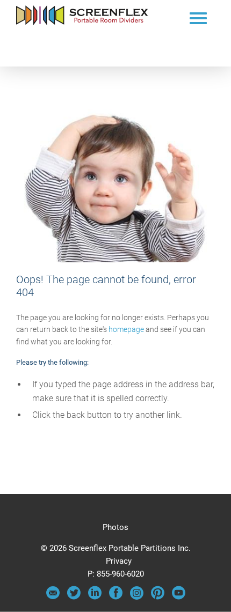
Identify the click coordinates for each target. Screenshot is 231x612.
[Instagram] (136, 597)
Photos (115, 527)
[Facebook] (115, 597)
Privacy (119, 561)
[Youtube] (178, 597)
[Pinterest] (157, 597)
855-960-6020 (120, 574)
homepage (126, 329)
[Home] (82, 22)
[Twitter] (74, 597)
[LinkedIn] (95, 597)
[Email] (53, 597)
